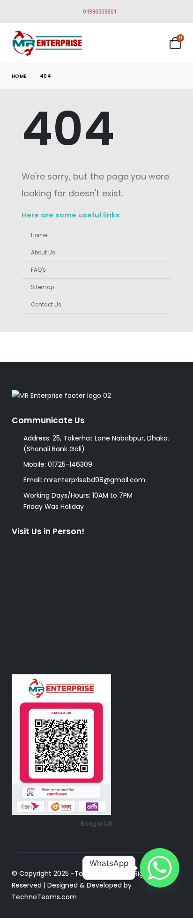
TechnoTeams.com (44, 897)
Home (39, 235)
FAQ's (38, 270)
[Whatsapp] (159, 868)
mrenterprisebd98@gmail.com (94, 480)
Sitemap (42, 287)
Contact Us (46, 304)
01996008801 (100, 11)
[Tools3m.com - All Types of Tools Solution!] (47, 43)
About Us (43, 252)
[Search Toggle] (127, 42)
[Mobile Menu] (153, 43)
